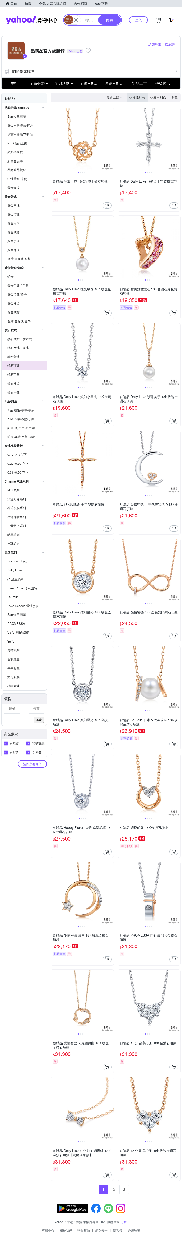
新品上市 (139, 83)
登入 (138, 19)
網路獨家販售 (23, 71)
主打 (14, 83)
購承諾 (170, 44)
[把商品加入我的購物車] (107, 205)
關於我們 (66, 1230)
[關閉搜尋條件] (76, 20)
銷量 (175, 97)
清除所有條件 (32, 764)
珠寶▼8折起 (115, 83)
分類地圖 (134, 1230)
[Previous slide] (54, 139)
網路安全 (101, 1230)
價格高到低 (158, 97)
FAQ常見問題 (166, 83)
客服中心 (48, 1230)
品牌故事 (154, 44)
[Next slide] (110, 139)
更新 (123, 1222)
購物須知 (83, 1230)
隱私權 (117, 1230)
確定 (39, 719)
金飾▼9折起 (90, 83)
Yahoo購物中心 (31, 20)
